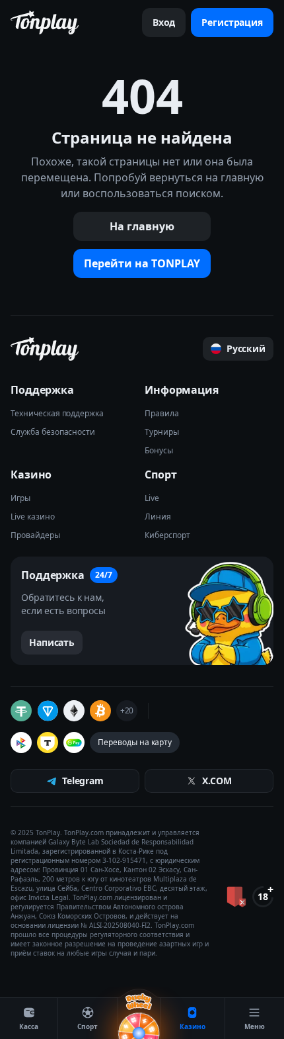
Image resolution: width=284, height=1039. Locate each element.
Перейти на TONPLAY (142, 263)
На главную (142, 226)
